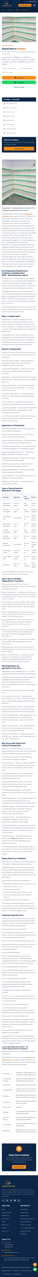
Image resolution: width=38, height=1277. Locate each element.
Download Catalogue (25, 5)
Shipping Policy (17, 1274)
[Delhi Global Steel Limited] (7, 4)
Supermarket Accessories (27, 1218)
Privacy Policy (16, 1270)
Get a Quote (20, 78)
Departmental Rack (11, 108)
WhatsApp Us (20, 82)
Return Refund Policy (26, 1270)
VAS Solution (5, 1215)
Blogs (3, 1221)
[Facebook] (3, 1200)
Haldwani (17, 10)
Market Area (10, 10)
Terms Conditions (6, 1274)
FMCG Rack (23, 1234)
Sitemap (4, 1228)
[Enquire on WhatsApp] (35, 1269)
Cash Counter (10, 124)
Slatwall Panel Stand (12, 103)
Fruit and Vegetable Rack (27, 1228)
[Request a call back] (35, 1265)
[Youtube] (15, 1200)
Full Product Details (19, 87)
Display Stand (24, 1212)
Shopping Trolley (10, 133)
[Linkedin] (11, 1200)
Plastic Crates (10, 112)
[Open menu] (34, 5)
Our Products (5, 1218)
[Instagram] (7, 1200)
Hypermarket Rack (25, 1231)
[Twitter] (18, 1200)
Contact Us (5, 1231)
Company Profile (6, 1212)
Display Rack (23, 1209)
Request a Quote (19, 148)
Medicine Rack (10, 120)
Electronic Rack (10, 116)
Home (3, 10)
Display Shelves (24, 1215)
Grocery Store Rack (25, 1225)
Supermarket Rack (25, 1221)
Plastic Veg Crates (11, 129)
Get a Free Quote (19, 1167)
